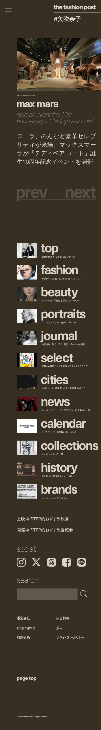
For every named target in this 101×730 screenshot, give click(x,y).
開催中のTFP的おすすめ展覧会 (45, 530)
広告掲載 (62, 618)
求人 (59, 627)
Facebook (66, 562)
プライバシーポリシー (70, 637)
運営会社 (23, 618)
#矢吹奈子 (67, 18)
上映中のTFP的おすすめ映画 (43, 518)
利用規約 (23, 637)
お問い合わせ (26, 627)
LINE (81, 562)
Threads (51, 562)
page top (27, 677)
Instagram (21, 562)
